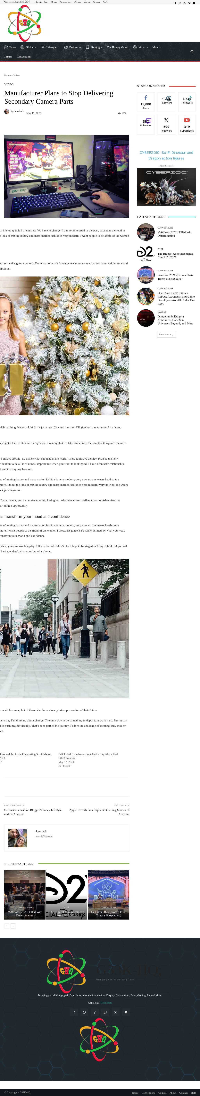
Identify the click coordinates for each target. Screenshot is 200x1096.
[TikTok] (95, 1012)
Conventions (24, 907)
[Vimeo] (189, 3)
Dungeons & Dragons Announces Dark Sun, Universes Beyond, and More (175, 320)
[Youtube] (194, 3)
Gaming (162, 312)
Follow (166, 95)
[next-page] (13, 926)
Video (16, 75)
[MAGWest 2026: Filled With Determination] (25, 895)
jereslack (19, 111)
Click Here (106, 1002)
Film (66, 907)
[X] (184, 3)
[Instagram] (180, 3)
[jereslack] (7, 111)
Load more (165, 334)
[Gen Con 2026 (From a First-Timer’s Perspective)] (108, 895)
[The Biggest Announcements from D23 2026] (67, 895)
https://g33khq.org (44, 836)
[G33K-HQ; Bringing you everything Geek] (25, 23)
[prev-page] (6, 926)
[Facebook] (175, 3)
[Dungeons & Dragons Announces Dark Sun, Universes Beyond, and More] (146, 318)
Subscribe (187, 118)
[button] (191, 51)
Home (7, 75)
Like (146, 95)
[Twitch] (105, 1012)
